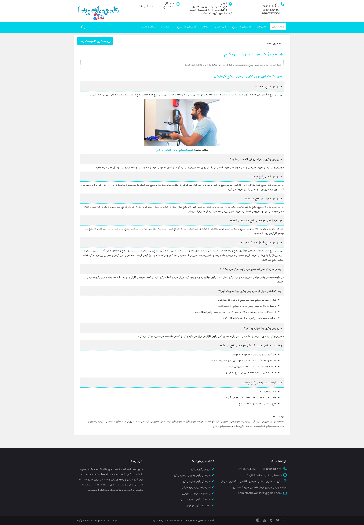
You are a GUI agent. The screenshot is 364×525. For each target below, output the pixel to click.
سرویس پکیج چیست (175, 421)
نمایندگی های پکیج (241, 26)
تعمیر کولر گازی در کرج (198, 505)
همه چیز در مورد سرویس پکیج (270, 421)
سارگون (81, 520)
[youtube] (264, 519)
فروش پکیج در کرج (200, 469)
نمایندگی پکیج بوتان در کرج (196, 481)
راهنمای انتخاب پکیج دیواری (196, 493)
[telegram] (270, 519)
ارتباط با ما (166, 26)
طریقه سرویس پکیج (194, 421)
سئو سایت (96, 520)
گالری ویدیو (220, 26)
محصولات (261, 26)
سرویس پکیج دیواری (243, 426)
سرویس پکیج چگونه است (217, 421)
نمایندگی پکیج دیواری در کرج (195, 499)
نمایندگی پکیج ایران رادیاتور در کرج (174, 149)
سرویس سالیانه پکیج (125, 421)
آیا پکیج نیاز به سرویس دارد (242, 421)
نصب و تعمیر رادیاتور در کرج (195, 487)
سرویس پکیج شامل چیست (266, 426)
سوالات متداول (147, 26)
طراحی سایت (110, 520)
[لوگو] (98, 11)
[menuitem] (278, 26)
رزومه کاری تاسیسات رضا (95, 41)
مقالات (205, 26)
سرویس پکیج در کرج (222, 426)
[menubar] (212, 26)
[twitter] (277, 519)
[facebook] (284, 519)
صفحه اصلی (278, 26)
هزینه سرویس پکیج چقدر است (149, 421)
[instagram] (258, 519)
